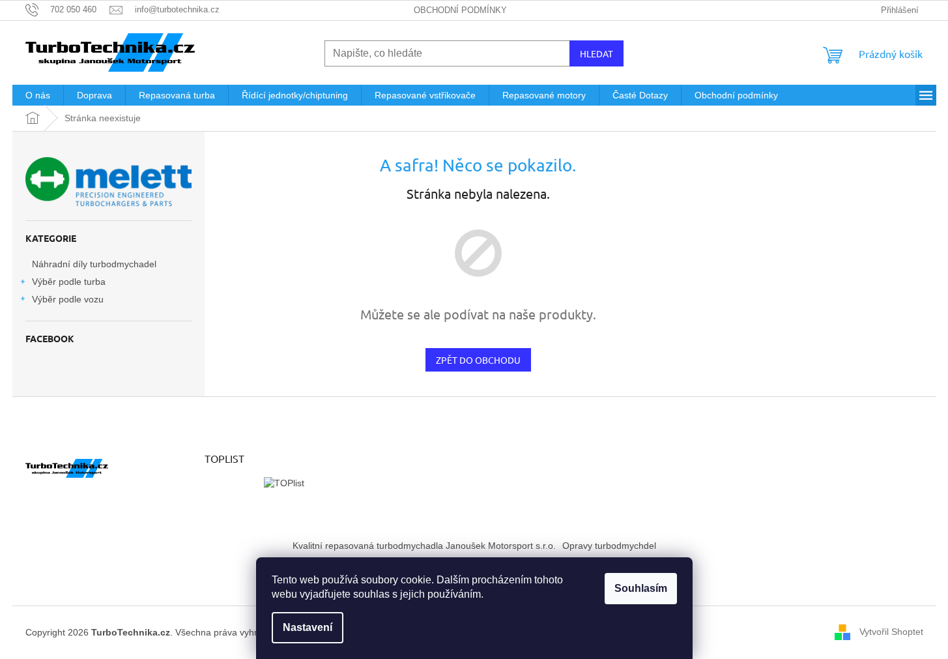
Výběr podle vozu (68, 299)
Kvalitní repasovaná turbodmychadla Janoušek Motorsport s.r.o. (424, 545)
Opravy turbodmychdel (609, 545)
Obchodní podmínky (460, 10)
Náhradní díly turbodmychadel (94, 264)
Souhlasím (640, 588)
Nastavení (307, 627)
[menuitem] (37, 95)
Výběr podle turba (69, 281)
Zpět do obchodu (478, 360)
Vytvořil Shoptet (891, 631)
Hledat (596, 53)
